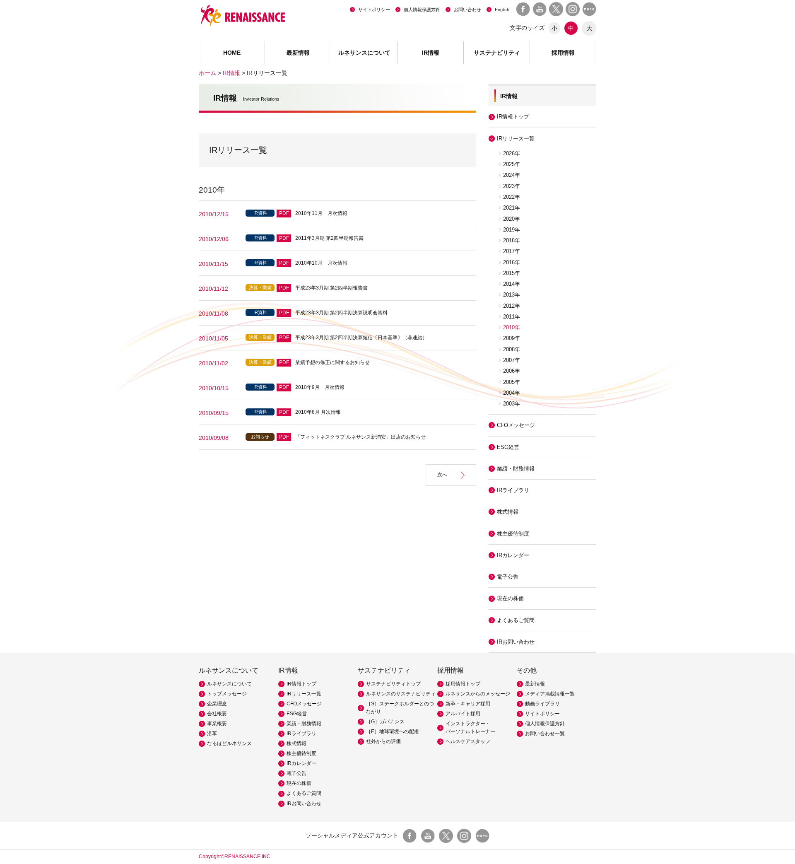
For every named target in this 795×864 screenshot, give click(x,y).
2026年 (511, 153)
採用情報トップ (463, 684)
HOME (232, 52)
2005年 (511, 382)
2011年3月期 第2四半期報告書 (329, 238)
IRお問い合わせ (516, 642)
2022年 (511, 197)
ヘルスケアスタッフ (468, 741)
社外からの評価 (383, 741)
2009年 (511, 338)
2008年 (511, 349)
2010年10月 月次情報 (321, 263)
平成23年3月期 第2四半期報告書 (331, 288)
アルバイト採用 (463, 714)
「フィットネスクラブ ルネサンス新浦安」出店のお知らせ (360, 437)
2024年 (511, 175)
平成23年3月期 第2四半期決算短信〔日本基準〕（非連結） (361, 337)
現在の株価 (510, 598)
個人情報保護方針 (422, 9)
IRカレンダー (513, 555)
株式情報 (507, 512)
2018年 (511, 240)
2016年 (511, 262)
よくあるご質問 (516, 620)
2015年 (511, 273)
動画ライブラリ (542, 704)
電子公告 (507, 577)
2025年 (511, 164)
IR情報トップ (513, 116)
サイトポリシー (374, 9)
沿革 (212, 733)
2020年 (511, 219)
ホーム (207, 73)
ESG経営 (508, 447)
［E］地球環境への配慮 (392, 731)
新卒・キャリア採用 (468, 704)
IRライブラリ (301, 733)
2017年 (511, 251)
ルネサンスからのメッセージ (478, 694)
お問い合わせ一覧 (545, 733)
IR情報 (231, 73)
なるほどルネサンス (229, 743)
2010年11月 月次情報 (321, 213)
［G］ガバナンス (385, 721)
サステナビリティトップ (393, 684)
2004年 (511, 393)
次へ (442, 475)
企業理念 (217, 704)
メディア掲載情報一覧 (550, 694)
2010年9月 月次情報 (319, 387)
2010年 (511, 327)
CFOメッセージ (516, 425)
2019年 (511, 230)
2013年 (511, 295)
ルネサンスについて (229, 684)
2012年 (511, 306)
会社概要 (217, 714)
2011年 (511, 317)
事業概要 (217, 723)
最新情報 (298, 52)
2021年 (511, 208)
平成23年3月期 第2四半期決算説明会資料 (341, 313)
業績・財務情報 (516, 469)
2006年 (511, 371)
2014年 (511, 284)
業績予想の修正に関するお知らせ (332, 362)
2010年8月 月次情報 (318, 412)
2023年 (511, 186)
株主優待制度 (513, 534)
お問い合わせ (467, 9)
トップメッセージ (227, 694)
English (502, 9)
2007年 (511, 360)
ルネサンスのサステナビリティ (401, 694)
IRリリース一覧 (304, 694)
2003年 (511, 404)
